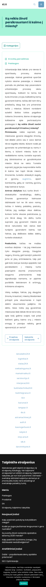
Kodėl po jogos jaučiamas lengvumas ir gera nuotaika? (23, 527)
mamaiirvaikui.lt (23, 373)
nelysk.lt (23, 432)
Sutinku (24, 583)
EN (3, 503)
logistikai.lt (23, 358)
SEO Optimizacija (10, 561)
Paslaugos (7, 495)
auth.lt (23, 422)
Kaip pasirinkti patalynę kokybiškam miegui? (19, 521)
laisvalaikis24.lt (23, 353)
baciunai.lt (23, 402)
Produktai (6, 499)
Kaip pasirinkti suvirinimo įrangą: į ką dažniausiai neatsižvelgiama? (19, 541)
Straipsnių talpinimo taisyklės (16, 507)
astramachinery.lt (23, 417)
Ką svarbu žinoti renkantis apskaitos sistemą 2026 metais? (19, 534)
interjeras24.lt (23, 383)
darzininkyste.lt (23, 446)
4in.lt (23, 412)
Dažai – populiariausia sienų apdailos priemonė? (19, 555)
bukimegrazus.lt (23, 393)
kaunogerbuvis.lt (23, 427)
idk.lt (23, 441)
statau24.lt (23, 363)
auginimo (26, 179)
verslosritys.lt (23, 378)
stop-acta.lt (23, 437)
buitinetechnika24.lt (23, 388)
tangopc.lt (23, 407)
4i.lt (23, 397)
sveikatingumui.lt (23, 368)
